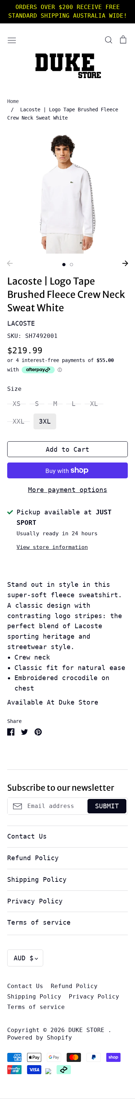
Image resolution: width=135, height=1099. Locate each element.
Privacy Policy (35, 901)
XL (94, 403)
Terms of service (39, 922)
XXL (18, 421)
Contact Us (27, 836)
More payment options (67, 489)
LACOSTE (21, 323)
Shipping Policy (37, 879)
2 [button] (71, 264)
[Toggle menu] (12, 39)
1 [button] (64, 264)
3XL (45, 421)
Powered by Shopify (39, 1038)
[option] (67, 193)
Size (14, 389)
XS (17, 403)
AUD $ (23, 958)
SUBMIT (107, 806)
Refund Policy (33, 858)
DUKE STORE (88, 1030)
